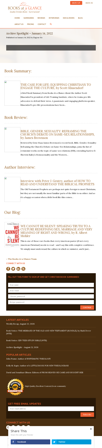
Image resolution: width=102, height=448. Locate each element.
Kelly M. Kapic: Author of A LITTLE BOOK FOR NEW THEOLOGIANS (37, 365)
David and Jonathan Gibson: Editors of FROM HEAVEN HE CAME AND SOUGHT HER (44, 372)
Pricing (30, 24)
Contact (42, 24)
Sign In (89, 3)
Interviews (54, 18)
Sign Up (76, 3)
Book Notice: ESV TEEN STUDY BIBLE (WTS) (26, 340)
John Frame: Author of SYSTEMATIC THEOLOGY (28, 359)
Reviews (41, 18)
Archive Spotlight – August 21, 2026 (22, 347)
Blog (80, 18)
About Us (19, 24)
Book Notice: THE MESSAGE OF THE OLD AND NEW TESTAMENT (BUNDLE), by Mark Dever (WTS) (48, 332)
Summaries (29, 18)
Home (17, 18)
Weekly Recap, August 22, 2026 (20, 324)
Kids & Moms (68, 18)
